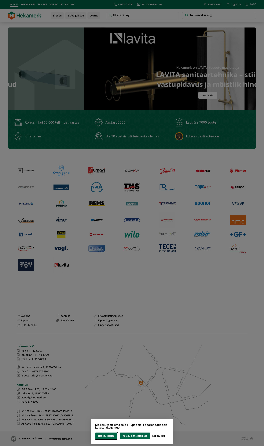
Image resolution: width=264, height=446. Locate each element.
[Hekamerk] (24, 18)
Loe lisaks (158, 95)
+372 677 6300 (125, 4)
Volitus (94, 15)
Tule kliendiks (28, 4)
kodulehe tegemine (244, 439)
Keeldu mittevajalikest (135, 435)
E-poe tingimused (108, 320)
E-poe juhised (75, 15)
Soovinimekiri (215, 4)
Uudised (42, 4)
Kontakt (54, 4)
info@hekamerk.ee (152, 4)
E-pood (57, 15)
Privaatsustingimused (110, 315)
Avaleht (14, 4)
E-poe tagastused (108, 325)
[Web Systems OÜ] (251, 438)
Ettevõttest (67, 4)
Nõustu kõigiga (106, 435)
